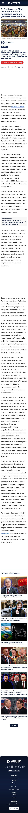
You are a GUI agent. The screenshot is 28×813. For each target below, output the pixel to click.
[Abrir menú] (3, 3)
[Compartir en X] (12, 67)
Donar (14, 783)
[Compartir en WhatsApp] (8, 67)
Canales (14, 792)
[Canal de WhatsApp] (19, 767)
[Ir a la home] (14, 3)
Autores (14, 780)
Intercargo (5, 533)
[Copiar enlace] (22, 67)
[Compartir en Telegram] (19, 67)
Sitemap (14, 794)
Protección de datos (14, 789)
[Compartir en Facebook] (15, 67)
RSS (14, 797)
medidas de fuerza (17, 107)
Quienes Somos (14, 778)
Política (4, 46)
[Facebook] (23, 767)
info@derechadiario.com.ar (14, 804)
